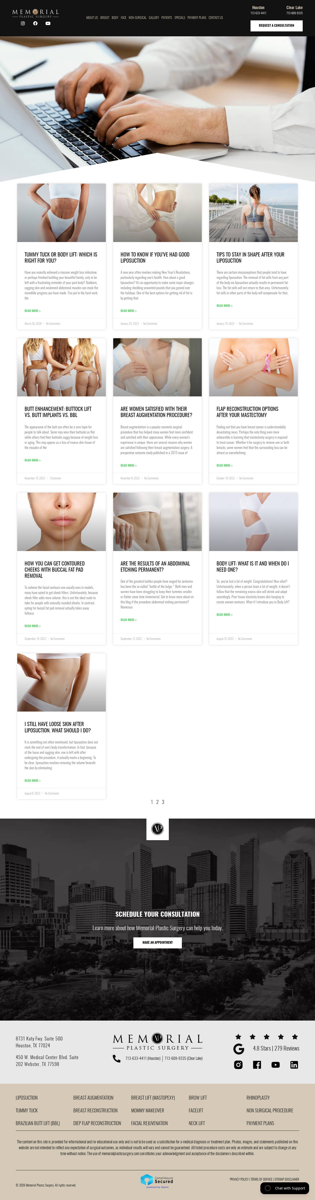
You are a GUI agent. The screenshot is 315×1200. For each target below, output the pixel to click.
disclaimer (292, 1179)
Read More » (33, 311)
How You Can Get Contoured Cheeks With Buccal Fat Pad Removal (55, 570)
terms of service (261, 1179)
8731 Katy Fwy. (30, 1039)
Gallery (154, 18)
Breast (104, 18)
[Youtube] (48, 23)
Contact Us (216, 18)
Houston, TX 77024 (33, 1046)
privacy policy (239, 1179)
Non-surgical (137, 18)
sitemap (279, 1179)
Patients (166, 18)
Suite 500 (54, 1039)
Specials (179, 18)
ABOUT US (92, 18)
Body (115, 18)
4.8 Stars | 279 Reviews (276, 1049)
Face (123, 18)
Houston (258, 8)
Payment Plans (197, 18)
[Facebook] (35, 23)
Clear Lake (294, 8)
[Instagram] (22, 23)
